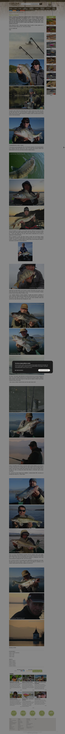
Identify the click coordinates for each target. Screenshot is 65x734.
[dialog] (32, 367)
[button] (19, 370)
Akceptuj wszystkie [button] (44, 370)
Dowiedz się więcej (28, 367)
